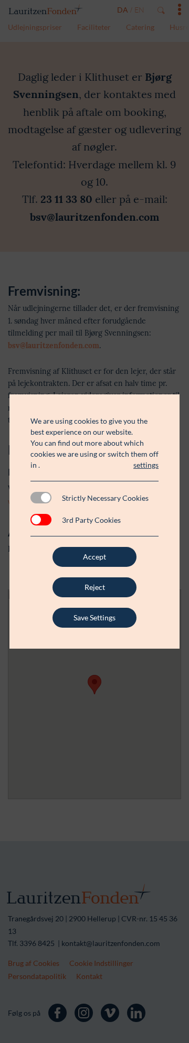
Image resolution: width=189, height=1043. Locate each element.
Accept (94, 556)
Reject (95, 587)
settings (146, 464)
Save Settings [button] (95, 617)
